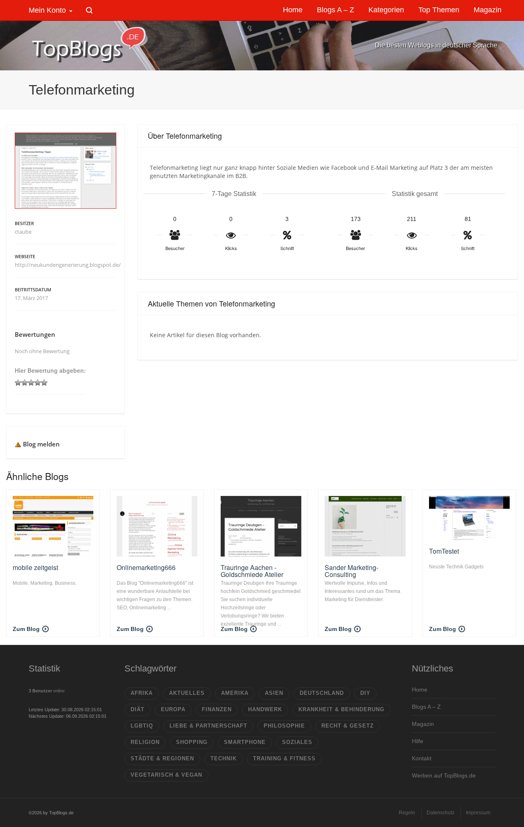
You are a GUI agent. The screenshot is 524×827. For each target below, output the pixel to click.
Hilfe (417, 741)
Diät (138, 709)
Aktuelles (187, 693)
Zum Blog (26, 629)
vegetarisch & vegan (166, 775)
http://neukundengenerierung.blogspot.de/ (68, 264)
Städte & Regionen (162, 758)
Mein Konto (47, 10)
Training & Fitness (284, 758)
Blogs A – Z (426, 706)
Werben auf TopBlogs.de (444, 775)
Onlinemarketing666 (146, 567)
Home (419, 689)
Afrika (142, 693)
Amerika (234, 693)
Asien (274, 693)
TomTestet (444, 551)
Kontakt (421, 758)
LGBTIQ (142, 726)
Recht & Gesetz (347, 726)
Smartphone (245, 742)
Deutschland (322, 693)
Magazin (423, 724)
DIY (365, 693)
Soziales (297, 742)
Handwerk (265, 709)
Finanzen (217, 709)
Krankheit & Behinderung (341, 709)
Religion (145, 742)
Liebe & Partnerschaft (208, 726)
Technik (223, 758)
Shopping (192, 742)
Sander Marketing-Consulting (351, 571)
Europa (173, 709)
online (47, 690)
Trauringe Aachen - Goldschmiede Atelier (252, 571)
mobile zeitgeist (35, 567)
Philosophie (284, 726)
